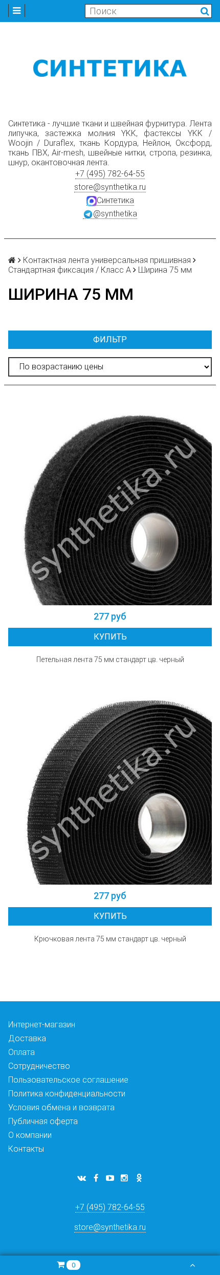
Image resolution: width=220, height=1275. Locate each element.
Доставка (27, 1038)
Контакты (26, 1149)
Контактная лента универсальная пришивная (107, 260)
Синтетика (115, 200)
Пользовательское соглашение (68, 1080)
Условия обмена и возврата (61, 1107)
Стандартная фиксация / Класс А (69, 270)
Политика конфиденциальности (66, 1093)
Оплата (21, 1052)
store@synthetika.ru (110, 187)
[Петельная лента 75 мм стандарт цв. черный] (110, 503)
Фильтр (110, 339)
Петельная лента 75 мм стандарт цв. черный (110, 659)
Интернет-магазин (41, 1024)
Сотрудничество (39, 1066)
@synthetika (115, 213)
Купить (110, 637)
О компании (30, 1135)
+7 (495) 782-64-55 (110, 174)
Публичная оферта (43, 1121)
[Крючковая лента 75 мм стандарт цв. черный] (110, 783)
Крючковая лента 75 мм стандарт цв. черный (110, 939)
